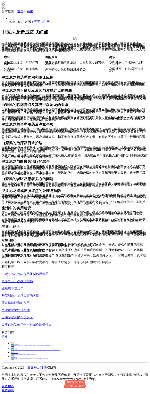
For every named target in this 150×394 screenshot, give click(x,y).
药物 (30, 11)
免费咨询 (8, 390)
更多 (5, 336)
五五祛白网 (42, 21)
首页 (20, 11)
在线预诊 (8, 386)
